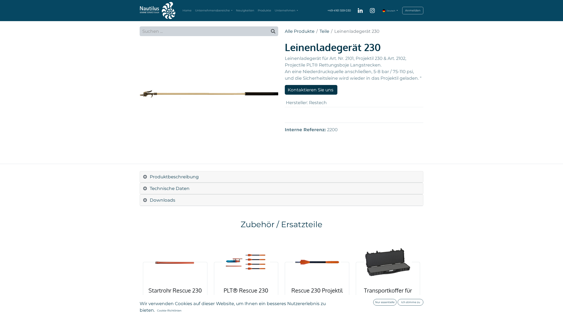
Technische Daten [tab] (170, 188)
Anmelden (412, 10)
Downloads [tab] (162, 200)
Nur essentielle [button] (385, 302)
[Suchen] (273, 31)
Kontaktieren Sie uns (311, 89)
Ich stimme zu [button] (410, 302)
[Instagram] (372, 10)
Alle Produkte (299, 31)
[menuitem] (187, 11)
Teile (324, 31)
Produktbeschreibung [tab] (174, 176)
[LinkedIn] (360, 10)
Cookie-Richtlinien (169, 310)
